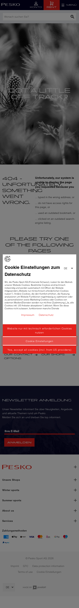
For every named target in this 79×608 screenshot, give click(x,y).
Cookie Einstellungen (39, 341)
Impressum (27, 315)
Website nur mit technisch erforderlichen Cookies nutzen (39, 330)
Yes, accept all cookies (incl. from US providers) (39, 349)
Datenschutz (46, 315)
